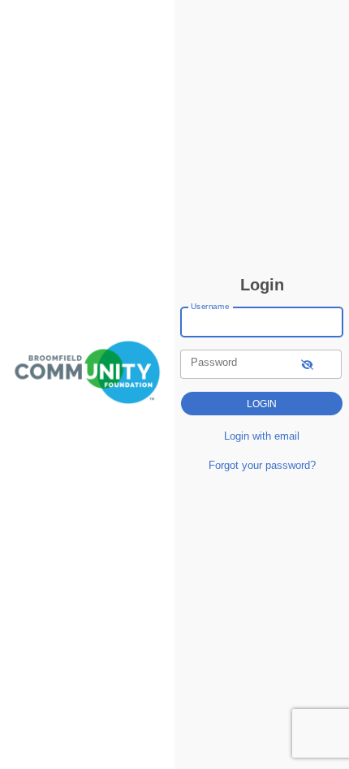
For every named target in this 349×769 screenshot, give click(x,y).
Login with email (261, 436)
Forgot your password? (262, 465)
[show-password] (307, 364)
